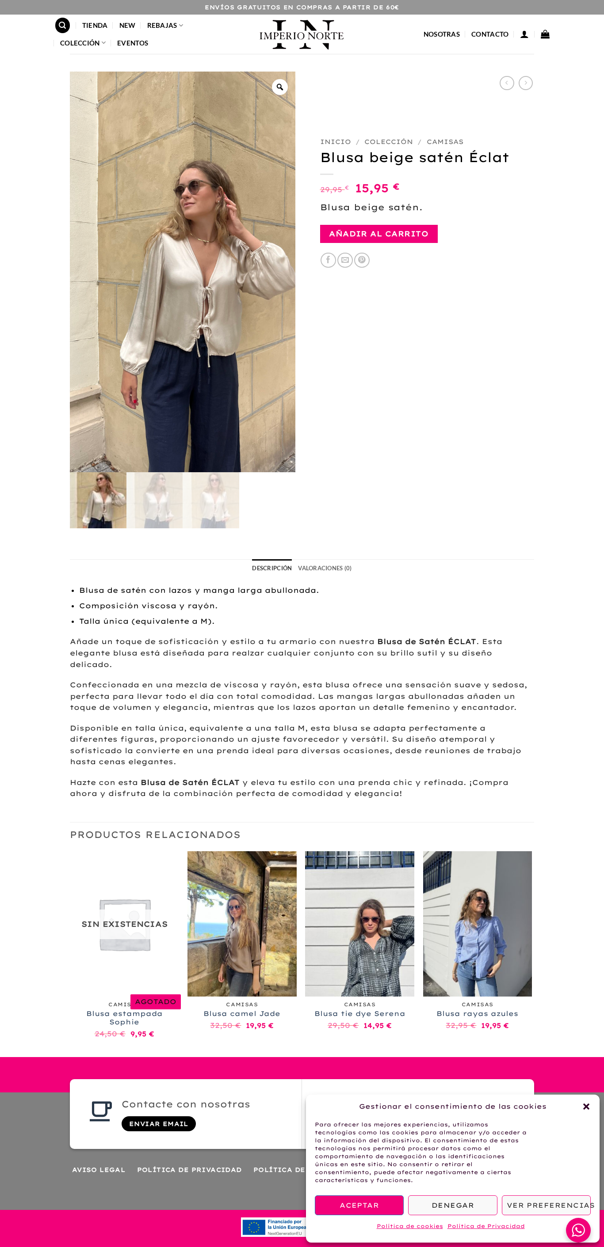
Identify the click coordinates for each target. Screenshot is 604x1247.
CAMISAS (445, 142)
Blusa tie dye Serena (359, 1013)
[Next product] (507, 83)
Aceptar (359, 1205)
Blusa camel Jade (241, 1013)
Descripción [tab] (272, 568)
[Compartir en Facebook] (328, 260)
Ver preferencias (549, 1205)
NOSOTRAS (442, 34)
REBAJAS (162, 25)
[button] (586, 1106)
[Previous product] (526, 83)
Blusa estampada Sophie (124, 1018)
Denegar (453, 1205)
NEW (127, 25)
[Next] (531, 953)
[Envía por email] (345, 260)
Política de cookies (410, 1226)
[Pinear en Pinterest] (362, 260)
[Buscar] (62, 25)
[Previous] (70, 953)
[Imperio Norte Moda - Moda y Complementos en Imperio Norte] (302, 34)
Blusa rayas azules (477, 1013)
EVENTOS (132, 43)
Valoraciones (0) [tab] (325, 568)
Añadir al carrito (378, 233)
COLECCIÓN (80, 43)
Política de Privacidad (486, 1226)
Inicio (335, 142)
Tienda (95, 25)
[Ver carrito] (545, 34)
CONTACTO (489, 34)
